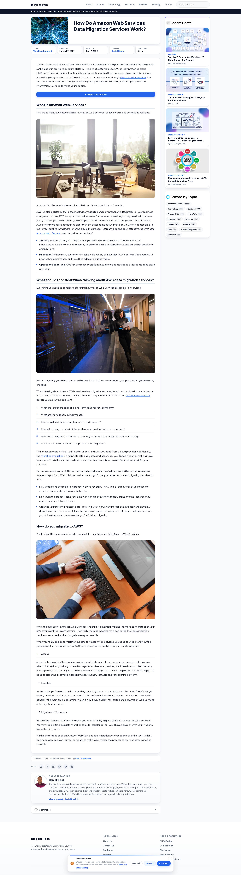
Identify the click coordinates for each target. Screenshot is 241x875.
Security (156, 4)
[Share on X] (41, 766)
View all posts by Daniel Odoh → (63, 799)
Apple (89, 4)
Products (174, 235)
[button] (95, 158)
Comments (42, 809)
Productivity (176, 214)
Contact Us (108, 845)
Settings (149, 863)
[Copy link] (71, 766)
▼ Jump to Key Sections (96, 94)
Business (194, 209)
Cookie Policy (166, 845)
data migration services (133, 77)
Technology (114, 4)
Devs (172, 229)
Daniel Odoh (117, 51)
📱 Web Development (82, 758)
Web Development (47, 11)
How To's (195, 214)
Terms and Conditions (170, 859)
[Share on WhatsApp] (59, 766)
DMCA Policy (166, 841)
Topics (168, 4)
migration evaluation (52, 455)
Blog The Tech (39, 4)
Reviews (143, 4)
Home (33, 11)
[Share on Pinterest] (65, 766)
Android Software (178, 204)
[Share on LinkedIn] (53, 766)
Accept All (163, 863)
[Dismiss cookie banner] (170, 858)
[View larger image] (49, 30)
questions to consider (138, 395)
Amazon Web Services (48, 233)
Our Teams (108, 850)
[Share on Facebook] (47, 766)
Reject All (136, 863)
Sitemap (107, 854)
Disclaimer (165, 850)
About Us (107, 841)
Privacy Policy (167, 854)
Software (130, 4)
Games (100, 4)
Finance (188, 224)
